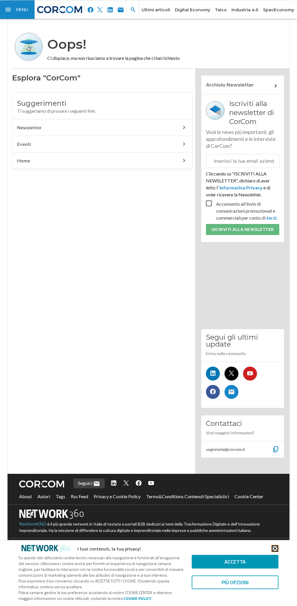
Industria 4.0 (244, 9)
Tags (60, 496)
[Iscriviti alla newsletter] (231, 392)
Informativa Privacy (241, 187)
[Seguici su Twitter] (231, 374)
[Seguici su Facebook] (213, 392)
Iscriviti (242, 229)
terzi (271, 217)
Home (23, 160)
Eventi (24, 144)
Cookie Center (248, 496)
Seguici (85, 483)
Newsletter (29, 127)
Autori (43, 496)
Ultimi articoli (156, 9)
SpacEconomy (278, 9)
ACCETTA (235, 562)
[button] (17, 9)
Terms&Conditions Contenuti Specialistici (187, 496)
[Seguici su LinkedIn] (213, 374)
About (25, 496)
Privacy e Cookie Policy (117, 496)
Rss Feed (79, 496)
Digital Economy (192, 9)
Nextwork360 (32, 524)
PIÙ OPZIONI (235, 582)
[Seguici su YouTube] (250, 374)
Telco (221, 9)
